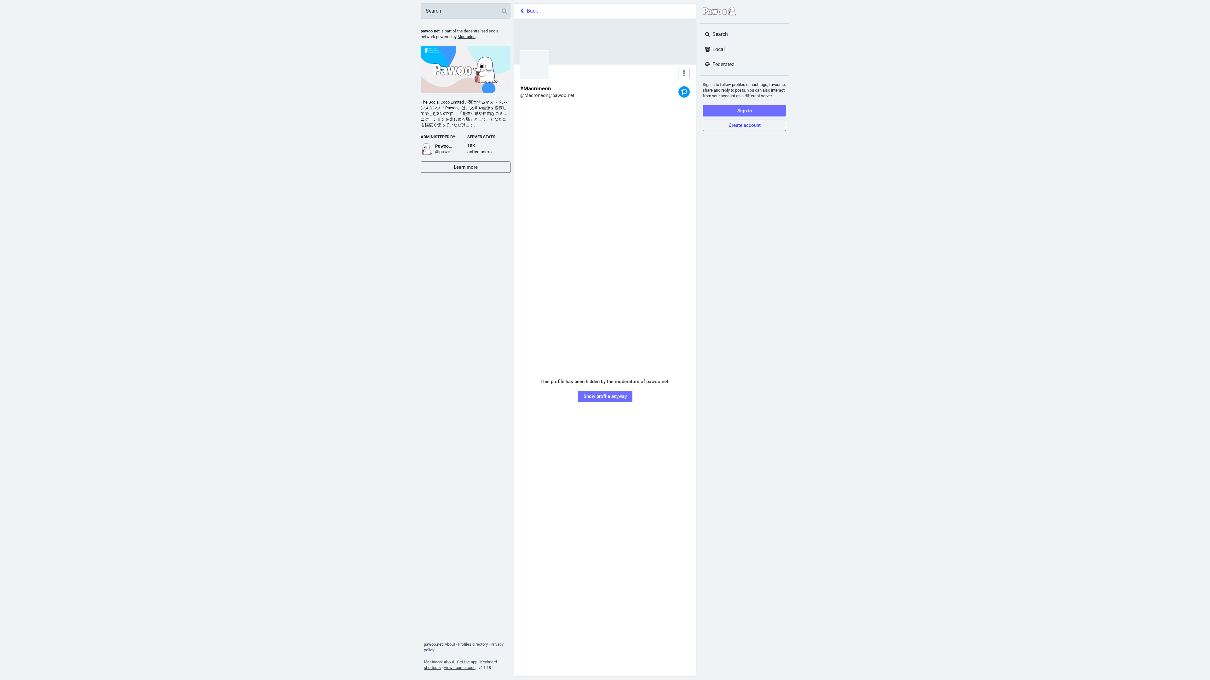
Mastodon (466, 36)
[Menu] (684, 73)
